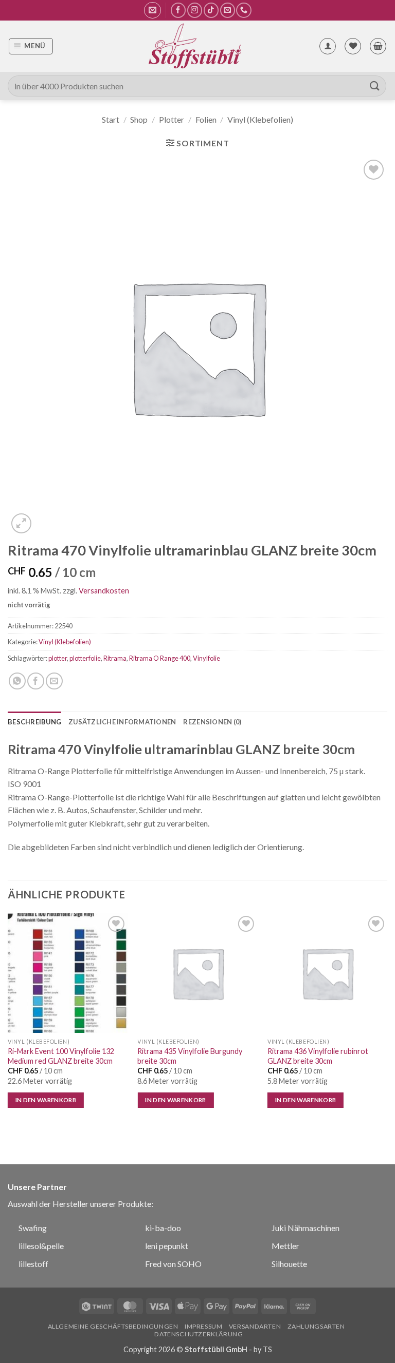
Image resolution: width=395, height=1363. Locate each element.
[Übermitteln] (375, 86)
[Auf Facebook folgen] (178, 10)
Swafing (33, 1228)
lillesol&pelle (41, 1246)
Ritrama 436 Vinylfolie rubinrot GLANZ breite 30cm (317, 1056)
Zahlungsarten (316, 1326)
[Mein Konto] (327, 46)
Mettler (285, 1246)
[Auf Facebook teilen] (35, 681)
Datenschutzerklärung (198, 1334)
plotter (57, 658)
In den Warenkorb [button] (46, 1100)
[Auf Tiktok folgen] (211, 10)
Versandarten (255, 1326)
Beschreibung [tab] (34, 722)
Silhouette (289, 1264)
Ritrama (115, 658)
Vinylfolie (206, 658)
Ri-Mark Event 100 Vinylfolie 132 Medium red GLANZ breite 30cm (61, 1056)
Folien (206, 119)
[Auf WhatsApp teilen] (17, 681)
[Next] (386, 1019)
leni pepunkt (166, 1246)
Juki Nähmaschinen (305, 1228)
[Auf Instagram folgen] (194, 10)
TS (267, 1349)
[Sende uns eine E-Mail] (227, 10)
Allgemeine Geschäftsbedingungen (113, 1326)
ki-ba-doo (163, 1228)
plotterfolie (85, 658)
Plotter (171, 119)
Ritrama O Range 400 (159, 658)
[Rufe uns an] (243, 10)
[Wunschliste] (353, 46)
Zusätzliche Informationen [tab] (122, 722)
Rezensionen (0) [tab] (212, 722)
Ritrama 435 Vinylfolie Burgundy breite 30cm (189, 1056)
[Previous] (8, 1019)
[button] (152, 10)
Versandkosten (104, 590)
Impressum (204, 1326)
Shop (139, 119)
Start (110, 119)
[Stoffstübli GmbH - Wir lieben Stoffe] (194, 46)
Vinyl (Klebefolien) (260, 119)
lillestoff (33, 1264)
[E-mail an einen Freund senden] (54, 681)
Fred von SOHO (173, 1264)
